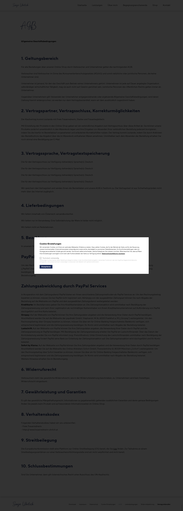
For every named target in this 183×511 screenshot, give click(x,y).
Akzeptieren (46, 267)
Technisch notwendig (50, 258)
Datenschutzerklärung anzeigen (113, 253)
